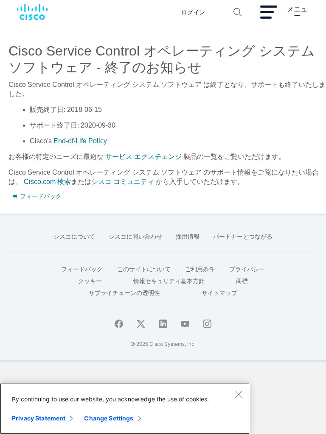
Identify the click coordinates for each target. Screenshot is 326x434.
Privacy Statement (38, 418)
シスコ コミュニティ (122, 181)
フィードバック (40, 196)
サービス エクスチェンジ (143, 156)
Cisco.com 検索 (47, 181)
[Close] (238, 394)
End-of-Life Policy (80, 141)
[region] (125, 408)
